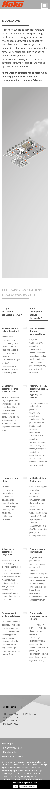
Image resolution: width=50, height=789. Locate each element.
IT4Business (18, 756)
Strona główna (9, 743)
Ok (16, 786)
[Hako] (13, 4)
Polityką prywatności (31, 776)
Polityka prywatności (9, 747)
